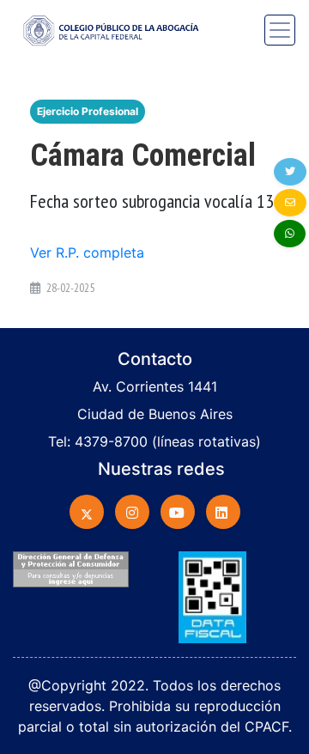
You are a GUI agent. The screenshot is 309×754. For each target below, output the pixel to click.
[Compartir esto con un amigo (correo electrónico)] (290, 202)
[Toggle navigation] (279, 30)
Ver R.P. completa (87, 252)
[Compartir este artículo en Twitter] (290, 171)
